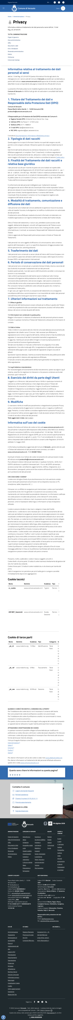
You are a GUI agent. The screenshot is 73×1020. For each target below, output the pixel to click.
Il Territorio (60, 844)
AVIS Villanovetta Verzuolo (45, 940)
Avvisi (49, 848)
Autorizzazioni (27, 854)
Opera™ (10, 753)
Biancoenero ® (51, 1013)
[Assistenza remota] (51, 1010)
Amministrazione (18, 16)
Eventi (59, 839)
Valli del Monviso (42, 935)
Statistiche (11, 992)
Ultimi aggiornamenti (14, 989)
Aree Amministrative (14, 840)
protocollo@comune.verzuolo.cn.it (22, 895)
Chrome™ (11, 748)
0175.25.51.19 (14, 887)
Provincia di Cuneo (28, 935)
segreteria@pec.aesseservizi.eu (49, 921)
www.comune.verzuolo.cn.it (29, 763)
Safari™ (10, 745)
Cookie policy (60, 157)
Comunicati (50, 845)
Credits (10, 986)
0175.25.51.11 (14, 885)
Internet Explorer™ (14, 743)
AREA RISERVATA (36, 1017)
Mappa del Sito (12, 994)
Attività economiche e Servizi (61, 861)
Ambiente (25, 842)
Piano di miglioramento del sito (13, 946)
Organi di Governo (13, 837)
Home (9, 16)
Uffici (9, 842)
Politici (10, 857)
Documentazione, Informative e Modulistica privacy (32, 135)
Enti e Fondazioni (13, 848)
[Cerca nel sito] (63, 8)
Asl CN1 (25, 938)
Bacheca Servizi (12, 972)
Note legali (11, 980)
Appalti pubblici (27, 851)
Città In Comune (45, 1010)
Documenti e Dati (13, 845)
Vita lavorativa (39, 868)
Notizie (49, 837)
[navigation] (3, 8)
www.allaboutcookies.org (54, 758)
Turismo (37, 865)
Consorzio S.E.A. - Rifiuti (44, 932)
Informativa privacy (13, 977)
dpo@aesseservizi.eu (47, 919)
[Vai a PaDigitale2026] (54, 823)
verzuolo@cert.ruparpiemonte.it (21, 893)
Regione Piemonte (12, 2)
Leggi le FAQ (11, 952)
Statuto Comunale (13, 975)
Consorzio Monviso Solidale (31, 940)
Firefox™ (10, 750)
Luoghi (59, 841)
